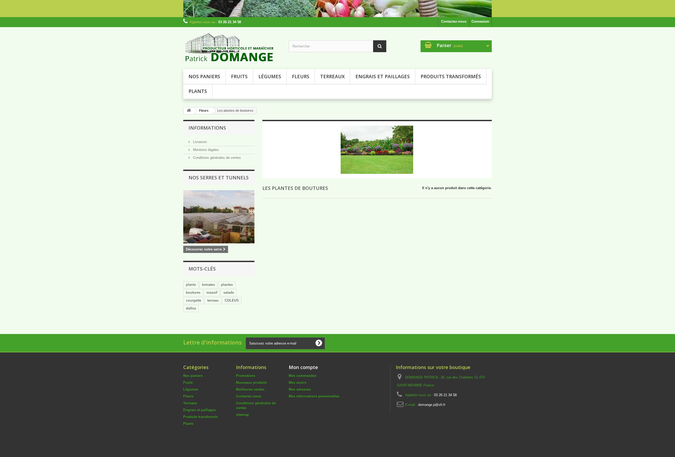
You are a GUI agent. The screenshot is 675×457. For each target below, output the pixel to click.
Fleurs (300, 76)
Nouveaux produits (251, 383)
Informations (207, 128)
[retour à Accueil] (189, 110)
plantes (227, 285)
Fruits (239, 76)
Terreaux (332, 76)
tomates (208, 285)
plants (191, 285)
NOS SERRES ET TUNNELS (219, 177)
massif (211, 292)
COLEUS (232, 300)
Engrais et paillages (382, 76)
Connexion (480, 21)
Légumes (269, 76)
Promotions (245, 376)
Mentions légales (205, 150)
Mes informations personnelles (314, 396)
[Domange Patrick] (232, 46)
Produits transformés (451, 76)
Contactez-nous (453, 21)
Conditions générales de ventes (216, 158)
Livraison (199, 142)
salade (228, 292)
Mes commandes (302, 376)
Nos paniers (204, 76)
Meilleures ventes (250, 389)
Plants (198, 91)
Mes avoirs (297, 383)
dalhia (191, 308)
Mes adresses (300, 389)
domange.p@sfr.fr (431, 405)
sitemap (242, 415)
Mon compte (303, 367)
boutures (193, 292)
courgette (193, 300)
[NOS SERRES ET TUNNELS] (218, 216)
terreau (213, 300)
